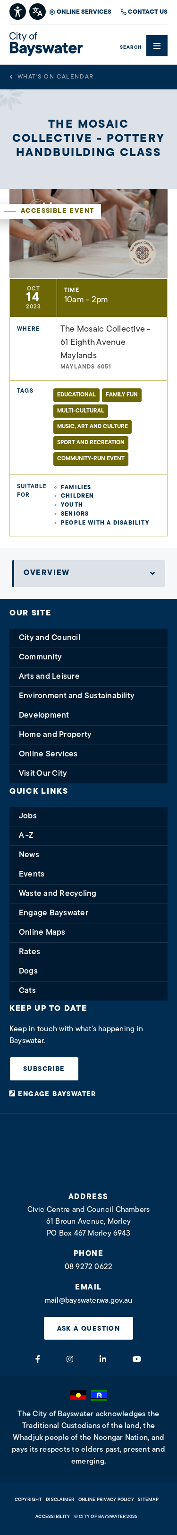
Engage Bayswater (53, 913)
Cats (27, 991)
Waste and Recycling (58, 894)
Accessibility (52, 1516)
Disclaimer (60, 1499)
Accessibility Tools (18, 10)
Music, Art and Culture (92, 427)
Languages (38, 10)
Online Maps (42, 933)
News (29, 855)
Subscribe (44, 1069)
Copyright (28, 1499)
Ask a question (88, 1329)
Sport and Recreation (91, 443)
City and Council (49, 638)
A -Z (26, 836)
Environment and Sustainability (77, 696)
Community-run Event (91, 459)
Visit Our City (43, 774)
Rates (29, 952)
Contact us (148, 12)
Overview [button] (47, 573)
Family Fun (122, 395)
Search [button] (131, 47)
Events (31, 874)
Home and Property (55, 735)
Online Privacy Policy (106, 1499)
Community (40, 657)
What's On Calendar (55, 77)
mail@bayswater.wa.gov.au (89, 1301)
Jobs (28, 816)
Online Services (84, 12)
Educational (76, 395)
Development (44, 715)
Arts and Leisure (49, 677)
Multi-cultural (80, 411)
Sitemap (148, 1499)
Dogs (28, 971)
